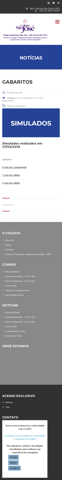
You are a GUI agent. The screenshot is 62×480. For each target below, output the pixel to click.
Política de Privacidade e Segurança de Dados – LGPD (28, 254)
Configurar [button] (14, 468)
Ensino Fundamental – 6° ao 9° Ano (20, 281)
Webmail (9, 402)
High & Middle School (14, 295)
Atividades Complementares (17, 290)
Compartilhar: (8, 204)
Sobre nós (9, 240)
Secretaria (9, 249)
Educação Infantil (12, 271)
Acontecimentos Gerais (15, 331)
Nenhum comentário (16, 106)
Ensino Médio (11, 285)
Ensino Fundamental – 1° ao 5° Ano (20, 276)
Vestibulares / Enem (13, 336)
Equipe (8, 245)
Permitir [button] (13, 457)
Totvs (7, 407)
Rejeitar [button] (13, 463)
